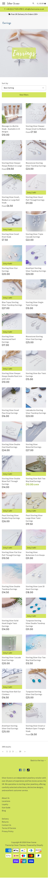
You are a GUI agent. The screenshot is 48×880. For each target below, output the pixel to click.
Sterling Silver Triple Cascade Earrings (34, 235)
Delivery (5, 818)
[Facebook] (20, 769)
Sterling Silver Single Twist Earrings (34, 303)
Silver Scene (31, 842)
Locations (6, 801)
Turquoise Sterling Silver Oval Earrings (34, 693)
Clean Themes (20, 845)
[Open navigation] (4, 3)
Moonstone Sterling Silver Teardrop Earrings (36, 164)
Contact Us (6, 825)
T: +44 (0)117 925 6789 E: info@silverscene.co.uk (24, 9)
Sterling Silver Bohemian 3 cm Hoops (35, 553)
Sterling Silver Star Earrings (10, 269)
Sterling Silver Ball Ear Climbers (11, 693)
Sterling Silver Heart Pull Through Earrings (35, 198)
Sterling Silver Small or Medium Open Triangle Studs (35, 728)
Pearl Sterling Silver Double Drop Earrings (11, 516)
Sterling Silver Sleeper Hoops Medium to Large (12, 164)
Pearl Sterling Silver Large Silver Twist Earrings (34, 518)
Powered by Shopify (35, 845)
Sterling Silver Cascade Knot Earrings (11, 658)
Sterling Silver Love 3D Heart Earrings (35, 587)
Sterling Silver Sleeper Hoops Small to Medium (36, 127)
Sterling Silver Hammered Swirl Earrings (9, 339)
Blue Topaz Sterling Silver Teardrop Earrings (12, 303)
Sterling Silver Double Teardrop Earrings (11, 587)
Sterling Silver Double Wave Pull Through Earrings (11, 481)
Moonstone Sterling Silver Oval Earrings (34, 337)
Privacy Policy (7, 831)
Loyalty (5, 804)
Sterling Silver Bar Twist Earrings (36, 374)
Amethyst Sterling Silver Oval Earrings (10, 727)
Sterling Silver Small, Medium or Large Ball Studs (11, 200)
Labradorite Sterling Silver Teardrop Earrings (36, 411)
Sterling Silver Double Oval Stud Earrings (11, 445)
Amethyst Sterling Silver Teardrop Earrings (36, 269)
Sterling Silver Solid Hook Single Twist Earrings (10, 623)
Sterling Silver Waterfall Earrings (33, 445)
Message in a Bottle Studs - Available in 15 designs (11, 129)
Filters (24, 95)
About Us (5, 798)
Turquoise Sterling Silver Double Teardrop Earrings (35, 623)
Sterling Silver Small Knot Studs (10, 235)
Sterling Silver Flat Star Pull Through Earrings (11, 553)
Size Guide (6, 807)
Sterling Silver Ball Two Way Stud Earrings (35, 479)
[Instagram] (24, 769)
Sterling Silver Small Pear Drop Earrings (10, 411)
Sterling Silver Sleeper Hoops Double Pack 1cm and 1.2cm (12, 376)
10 (20, 751)
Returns (5, 822)
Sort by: (5, 83)
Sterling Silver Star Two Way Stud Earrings (36, 658)
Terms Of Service (9, 828)
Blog (4, 810)
